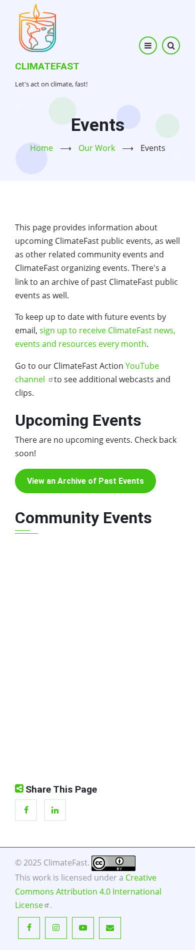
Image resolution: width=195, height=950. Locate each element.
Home (41, 147)
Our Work (96, 147)
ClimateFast (47, 66)
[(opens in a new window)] (114, 862)
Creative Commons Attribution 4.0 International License (88, 891)
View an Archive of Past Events (85, 481)
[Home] (37, 26)
